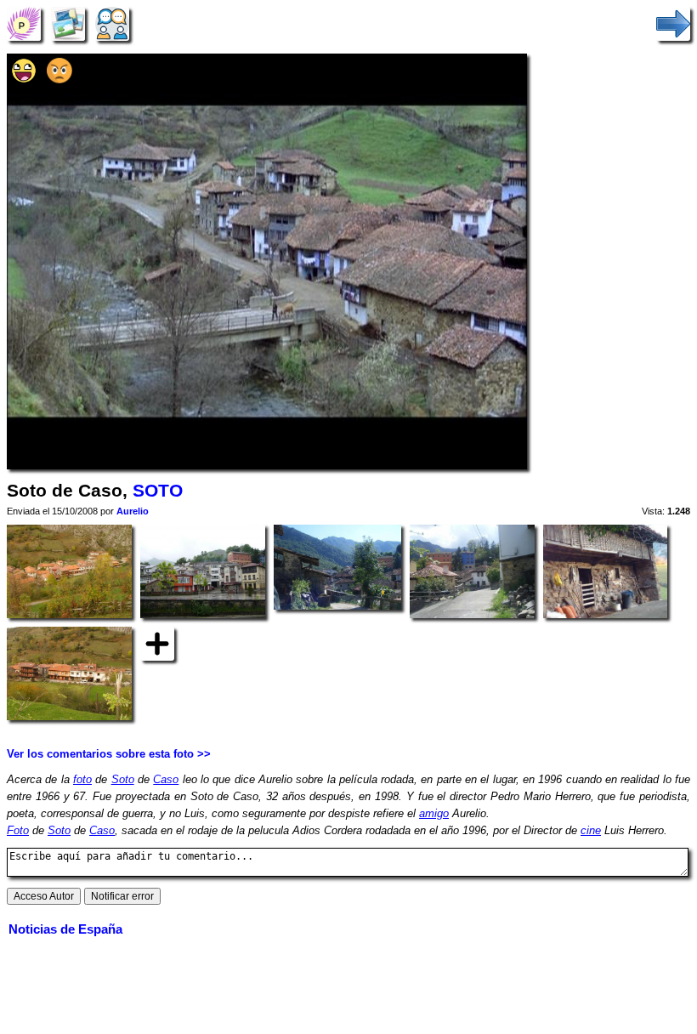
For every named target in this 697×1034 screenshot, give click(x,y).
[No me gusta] (59, 79)
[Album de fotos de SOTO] (68, 23)
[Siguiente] (673, 23)
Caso (165, 779)
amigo (434, 813)
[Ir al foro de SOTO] (112, 23)
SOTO (158, 490)
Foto (18, 830)
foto (82, 779)
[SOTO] (24, 23)
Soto (122, 779)
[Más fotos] (157, 643)
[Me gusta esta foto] (24, 79)
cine (591, 830)
